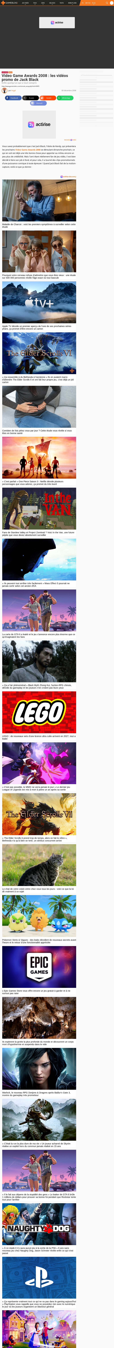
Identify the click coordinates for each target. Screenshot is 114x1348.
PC (83, 3)
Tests (62, 3)
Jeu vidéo (5, 72)
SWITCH (87, 3)
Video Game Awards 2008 (27, 149)
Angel (13, 90)
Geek (43, 3)
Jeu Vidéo (25, 3)
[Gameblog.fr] (9, 3)
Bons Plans (72, 3)
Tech (35, 3)
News (10, 72)
